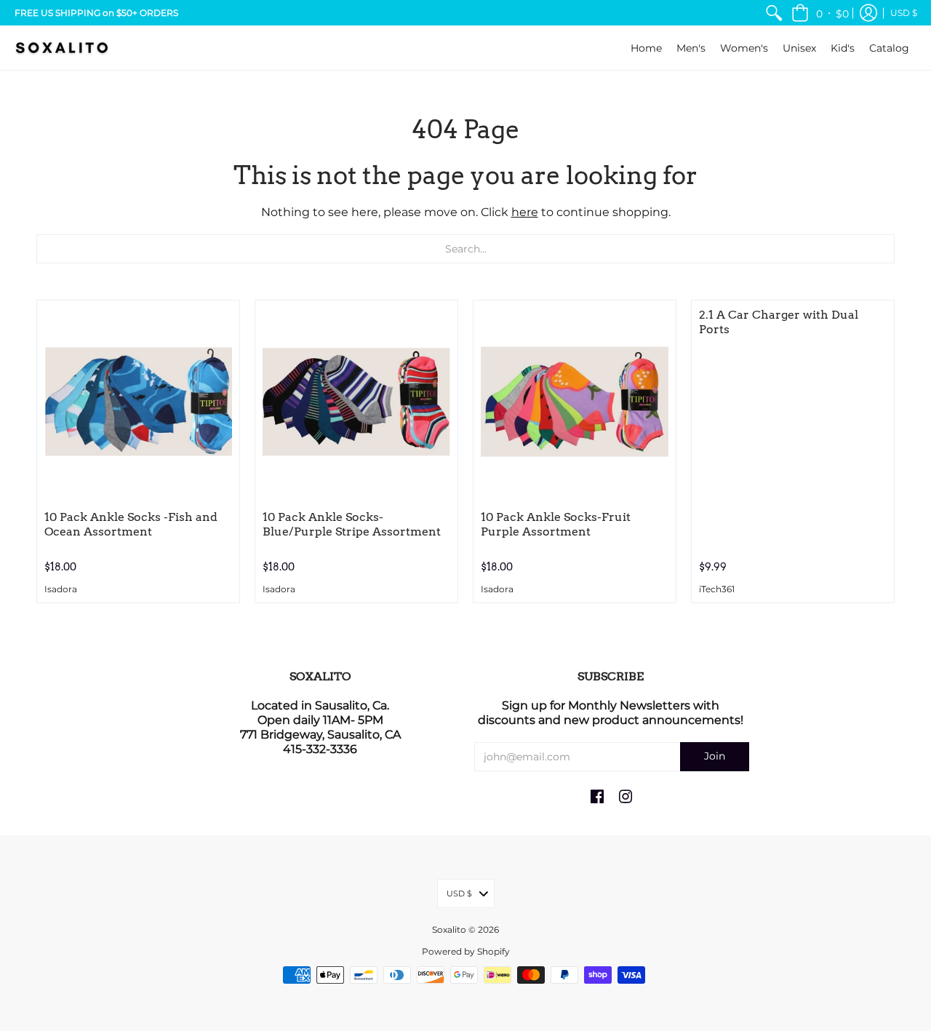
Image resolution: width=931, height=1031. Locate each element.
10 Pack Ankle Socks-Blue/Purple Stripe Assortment (352, 524)
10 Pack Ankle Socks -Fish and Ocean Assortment (130, 524)
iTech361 (717, 589)
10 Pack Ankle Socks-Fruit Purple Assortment (556, 524)
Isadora (60, 589)
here (524, 212)
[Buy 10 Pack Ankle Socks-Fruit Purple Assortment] (574, 401)
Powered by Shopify (466, 951)
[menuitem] (774, 12)
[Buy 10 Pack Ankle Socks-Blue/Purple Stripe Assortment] (356, 401)
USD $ (903, 12)
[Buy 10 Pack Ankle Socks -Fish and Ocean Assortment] (138, 401)
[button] (820, 12)
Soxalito (449, 929)
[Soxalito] (62, 47)
